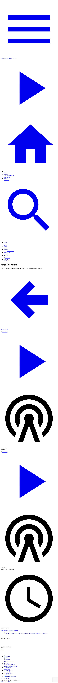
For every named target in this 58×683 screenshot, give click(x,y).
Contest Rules (10, 175)
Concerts (6, 178)
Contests (6, 174)
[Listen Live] (29, 360)
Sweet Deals (7, 177)
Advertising (6, 180)
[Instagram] (7, 260)
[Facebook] (7, 258)
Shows (5, 172)
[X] (6, 259)
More (2, 649)
